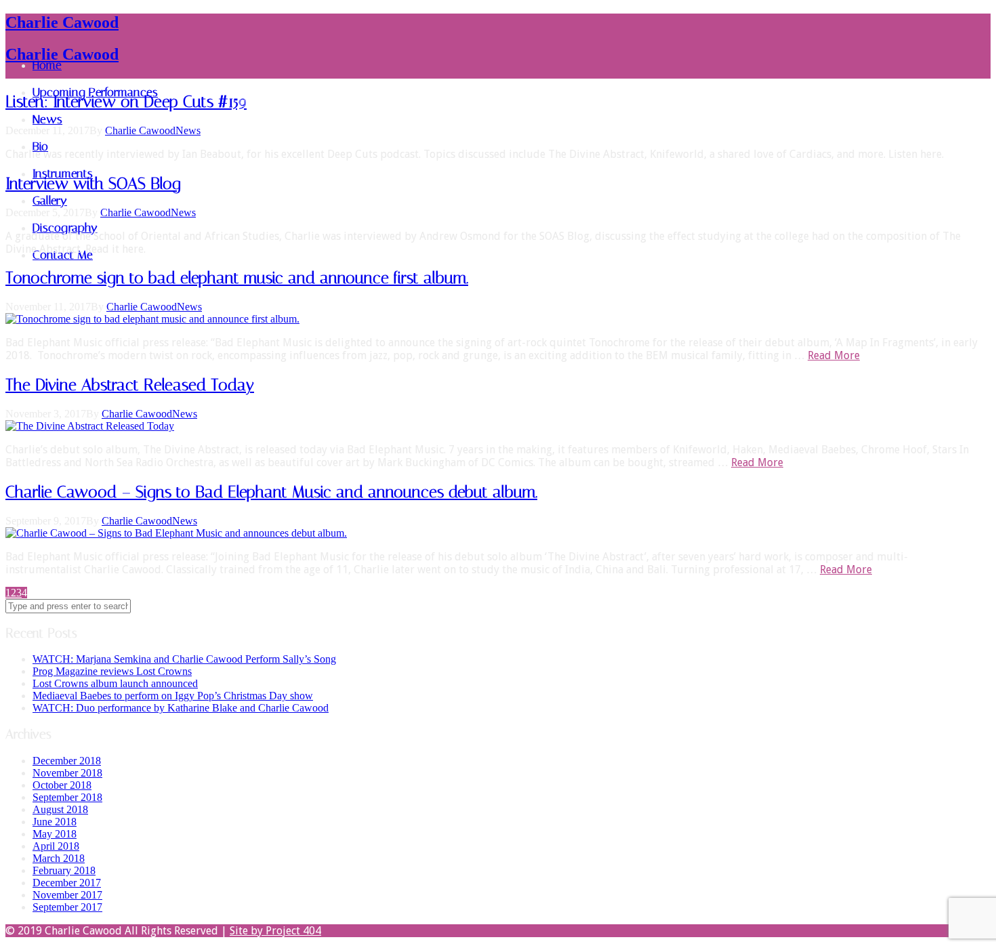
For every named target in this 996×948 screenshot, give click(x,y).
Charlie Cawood (62, 22)
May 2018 (55, 834)
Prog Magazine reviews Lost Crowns (112, 671)
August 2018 (60, 809)
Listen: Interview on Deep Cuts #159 (126, 101)
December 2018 (67, 760)
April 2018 (56, 846)
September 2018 (67, 797)
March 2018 (59, 858)
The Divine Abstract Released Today (129, 384)
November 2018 (67, 773)
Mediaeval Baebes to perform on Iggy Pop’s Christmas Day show (173, 695)
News (188, 130)
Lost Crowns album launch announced (115, 683)
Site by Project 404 (275, 930)
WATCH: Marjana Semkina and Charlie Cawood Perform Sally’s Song (184, 659)
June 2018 (55, 821)
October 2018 (62, 785)
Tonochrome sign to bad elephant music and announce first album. (236, 277)
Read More (834, 355)
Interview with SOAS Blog (92, 183)
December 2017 (67, 882)
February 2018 (64, 870)
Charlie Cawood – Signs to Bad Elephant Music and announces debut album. (271, 491)
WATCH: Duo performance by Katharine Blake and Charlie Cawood (181, 708)
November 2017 (67, 895)
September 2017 (67, 907)
